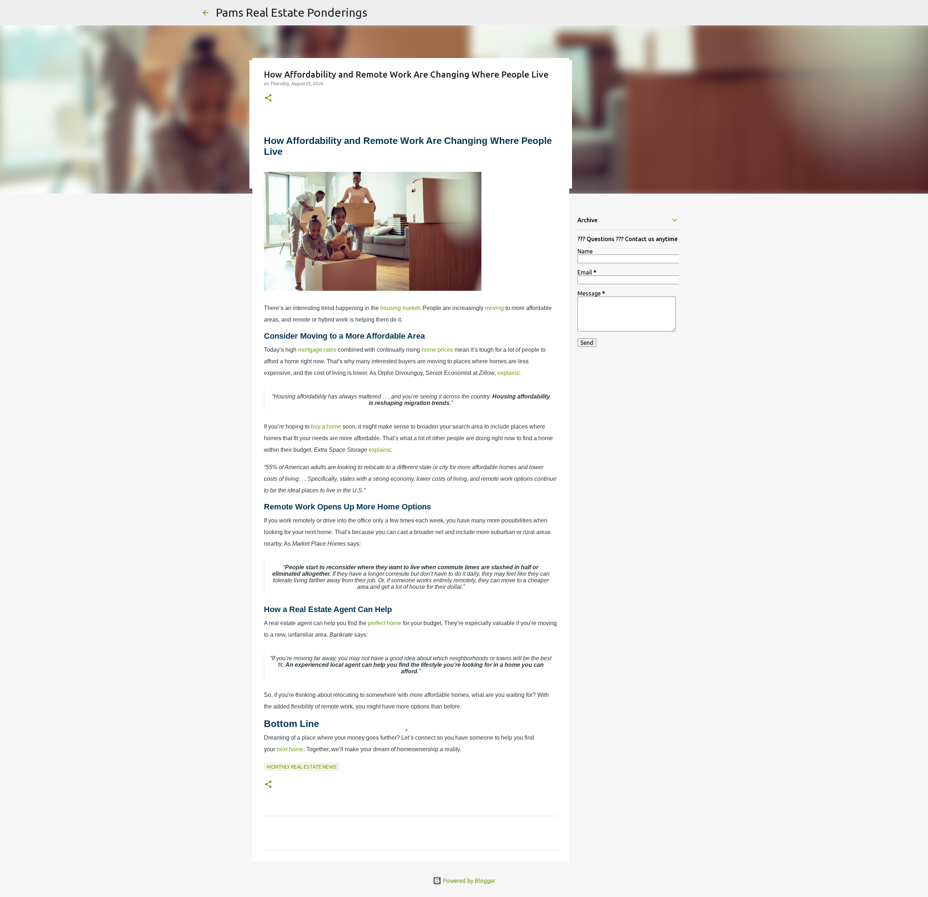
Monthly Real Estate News (301, 767)
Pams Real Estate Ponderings (291, 12)
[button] (268, 98)
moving (494, 308)
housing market (400, 308)
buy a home (326, 426)
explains (508, 373)
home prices (437, 350)
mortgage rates (317, 350)
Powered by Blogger (468, 880)
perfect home (384, 623)
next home (290, 749)
